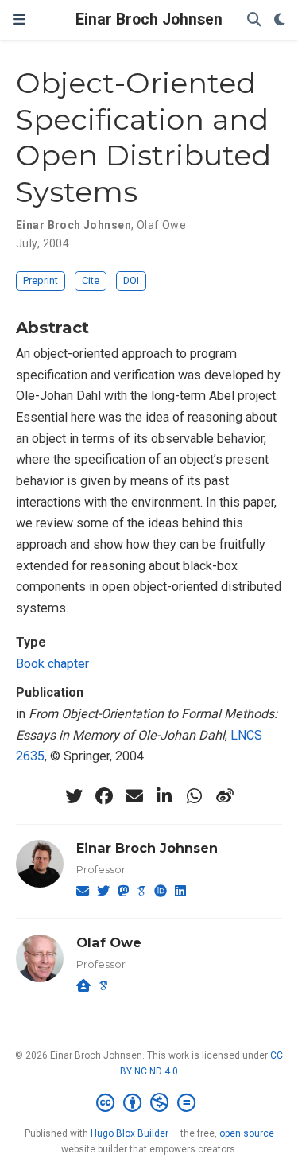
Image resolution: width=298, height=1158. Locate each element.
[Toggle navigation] (19, 20)
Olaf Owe (161, 225)
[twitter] (74, 796)
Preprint (40, 280)
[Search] (254, 20)
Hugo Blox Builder (129, 1133)
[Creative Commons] (149, 1103)
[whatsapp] (195, 796)
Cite (90, 280)
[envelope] (134, 796)
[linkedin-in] (164, 796)
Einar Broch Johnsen (149, 19)
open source (246, 1133)
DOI (131, 280)
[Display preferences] (279, 20)
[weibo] (225, 796)
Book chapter (52, 663)
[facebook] (104, 796)
